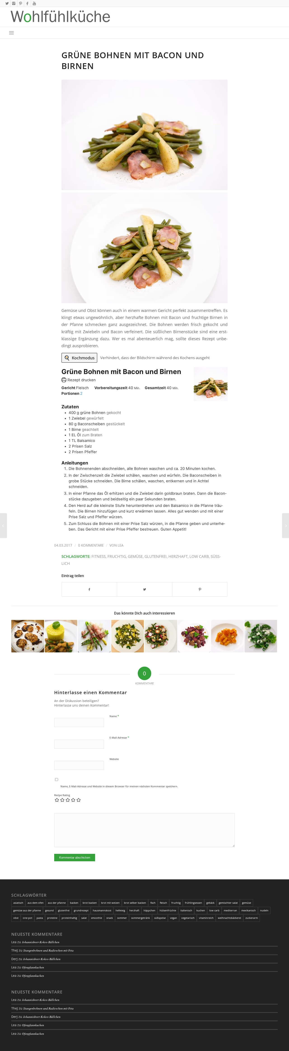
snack (109, 917)
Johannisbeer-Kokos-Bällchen (40, 942)
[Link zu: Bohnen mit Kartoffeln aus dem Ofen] (127, 636)
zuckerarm (251, 917)
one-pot (27, 917)
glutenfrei (155, 556)
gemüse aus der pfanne (27, 910)
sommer (122, 917)
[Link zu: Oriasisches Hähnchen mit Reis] (61, 636)
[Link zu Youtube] (34, 3)
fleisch (163, 902)
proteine (52, 917)
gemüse (135, 556)
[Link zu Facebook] (27, 3)
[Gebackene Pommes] (285, 525)
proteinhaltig (69, 917)
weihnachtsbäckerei (229, 917)
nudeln (264, 910)
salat (84, 917)
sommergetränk (140, 917)
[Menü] (11, 32)
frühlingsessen (193, 902)
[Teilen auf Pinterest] (199, 589)
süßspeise (160, 917)
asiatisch (18, 902)
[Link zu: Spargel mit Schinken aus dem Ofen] (94, 636)
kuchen (200, 910)
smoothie (96, 917)
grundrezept (81, 910)
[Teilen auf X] (144, 589)
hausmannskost (102, 910)
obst (16, 917)
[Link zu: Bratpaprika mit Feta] (261, 636)
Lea (120, 545)
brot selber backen (135, 902)
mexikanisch (248, 910)
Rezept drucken (81, 380)
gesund (49, 910)
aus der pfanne (57, 902)
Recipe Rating (62, 795)
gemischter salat (228, 902)
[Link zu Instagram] (14, 3)
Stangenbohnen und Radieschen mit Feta (48, 950)
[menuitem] (11, 32)
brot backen (90, 902)
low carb (199, 556)
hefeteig (120, 910)
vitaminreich (206, 917)
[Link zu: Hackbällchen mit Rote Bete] (194, 636)
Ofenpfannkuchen (33, 967)
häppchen (149, 910)
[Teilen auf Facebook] (89, 589)
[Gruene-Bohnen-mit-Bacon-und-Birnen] (144, 135)
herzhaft (178, 556)
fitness (98, 556)
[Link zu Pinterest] (20, 3)
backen (74, 902)
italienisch (186, 910)
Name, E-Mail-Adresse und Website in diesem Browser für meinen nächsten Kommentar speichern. (119, 786)
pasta (40, 917)
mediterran (230, 910)
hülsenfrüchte (168, 910)
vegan (173, 917)
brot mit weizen (110, 902)
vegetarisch (188, 917)
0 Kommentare (91, 545)
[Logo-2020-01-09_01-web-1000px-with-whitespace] (60, 17)
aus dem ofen (36, 902)
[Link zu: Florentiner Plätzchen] (27, 636)
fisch (153, 902)
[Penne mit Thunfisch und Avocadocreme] (3, 525)
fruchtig (116, 556)
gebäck (210, 902)
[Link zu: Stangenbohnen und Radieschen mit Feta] (160, 636)
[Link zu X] (7, 3)
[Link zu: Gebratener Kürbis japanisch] (227, 636)
